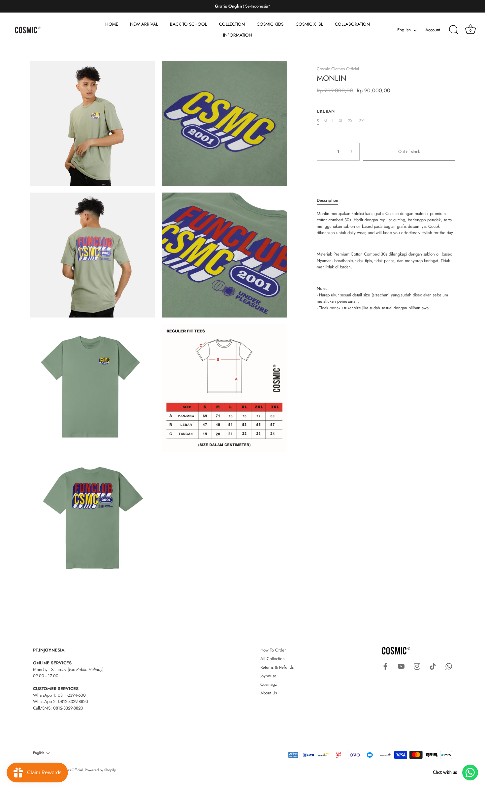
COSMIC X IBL (309, 24)
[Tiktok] (433, 666)
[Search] (453, 30)
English (404, 30)
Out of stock (409, 151)
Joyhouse (268, 676)
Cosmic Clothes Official (338, 69)
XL (341, 121)
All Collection (272, 658)
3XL (362, 121)
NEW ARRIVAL (144, 24)
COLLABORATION (352, 24)
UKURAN (326, 111)
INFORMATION (237, 35)
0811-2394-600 (72, 695)
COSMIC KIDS (270, 24)
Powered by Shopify (100, 770)
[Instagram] (417, 666)
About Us (268, 693)
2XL (351, 121)
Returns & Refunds (277, 667)
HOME (111, 24)
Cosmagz (268, 684)
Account (432, 30)
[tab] (331, 200)
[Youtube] (401, 666)
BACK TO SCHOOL (188, 24)
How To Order (273, 650)
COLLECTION (232, 24)
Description (327, 200)
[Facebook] (385, 666)
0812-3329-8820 (73, 701)
